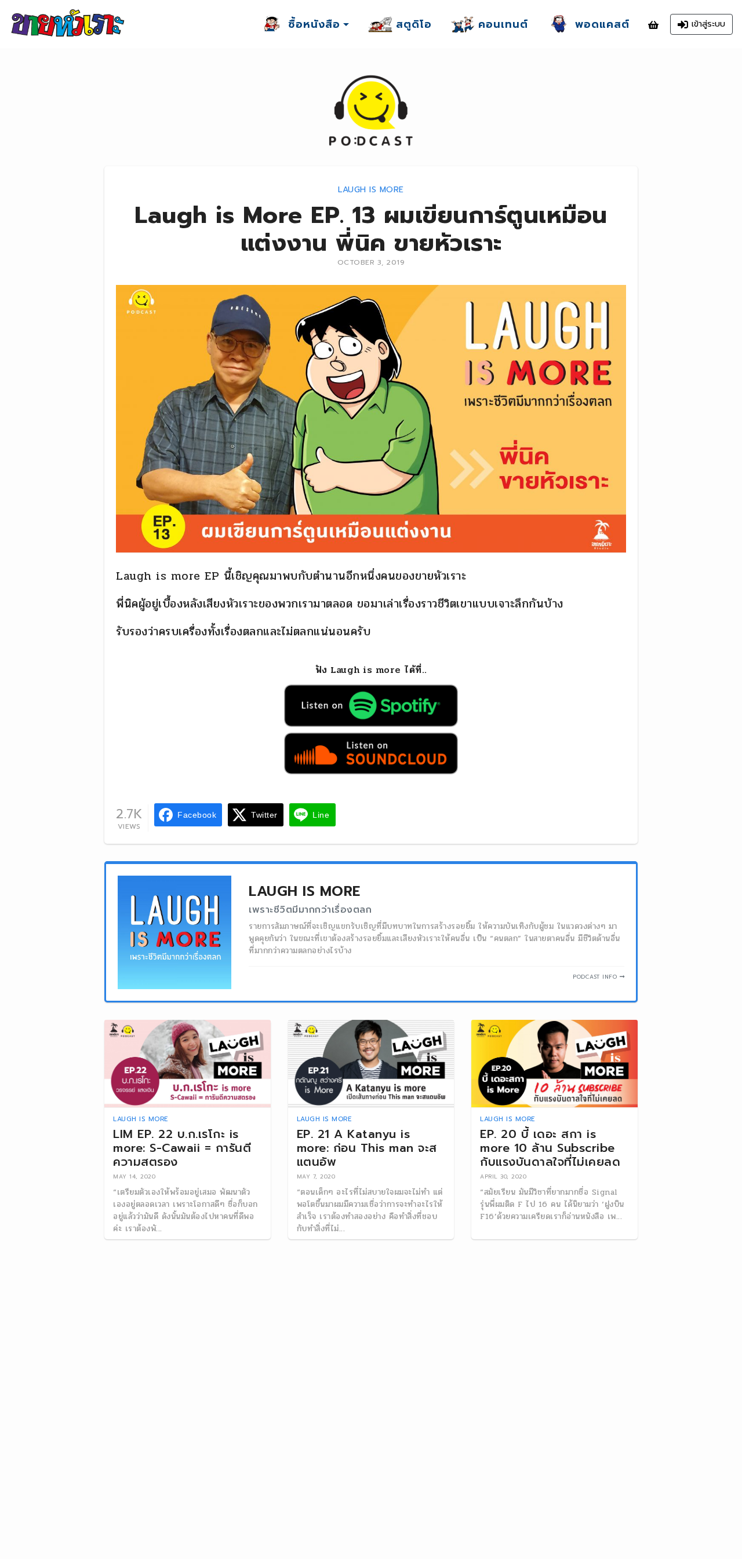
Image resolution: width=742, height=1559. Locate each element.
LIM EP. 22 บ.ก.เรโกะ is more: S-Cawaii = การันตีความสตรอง (182, 1147)
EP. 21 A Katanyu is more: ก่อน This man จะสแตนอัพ (367, 1147)
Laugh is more (371, 190)
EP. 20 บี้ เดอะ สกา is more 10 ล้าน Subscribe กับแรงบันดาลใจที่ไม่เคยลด (550, 1147)
